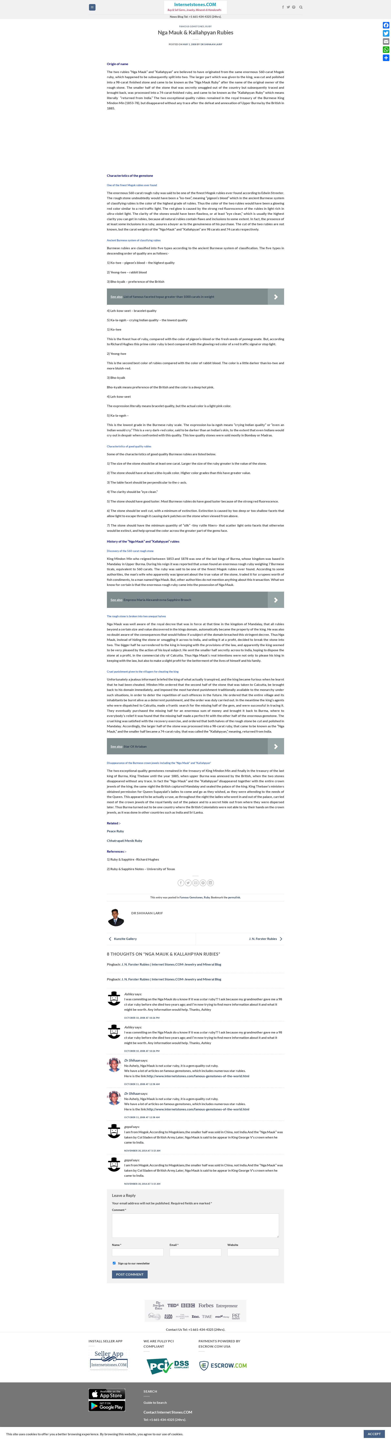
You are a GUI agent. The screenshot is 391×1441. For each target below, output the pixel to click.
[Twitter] (386, 33)
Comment (119, 1210)
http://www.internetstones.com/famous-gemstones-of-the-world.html (198, 1076)
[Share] (386, 58)
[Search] (300, 7)
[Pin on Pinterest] (203, 882)
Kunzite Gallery (125, 939)
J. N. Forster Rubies (263, 939)
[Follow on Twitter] (288, 7)
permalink (234, 897)
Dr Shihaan (132, 1060)
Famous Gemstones (191, 26)
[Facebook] (386, 25)
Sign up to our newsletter (134, 1263)
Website (232, 1245)
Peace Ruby (115, 831)
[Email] (386, 41)
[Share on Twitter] (188, 882)
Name (116, 1245)
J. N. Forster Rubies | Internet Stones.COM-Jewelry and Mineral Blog (171, 964)
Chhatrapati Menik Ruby (124, 840)
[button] (92, 7)
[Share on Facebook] (181, 882)
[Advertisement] (195, 140)
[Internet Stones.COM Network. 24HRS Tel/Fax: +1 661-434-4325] (195, 7)
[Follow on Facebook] (283, 7)
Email (174, 1245)
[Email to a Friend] (195, 882)
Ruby (208, 26)
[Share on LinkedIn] (210, 882)
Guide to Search (155, 1402)
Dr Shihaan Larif (211, 44)
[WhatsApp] (386, 50)
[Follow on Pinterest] (293, 7)
